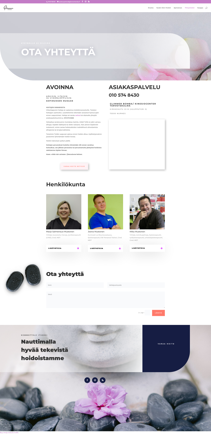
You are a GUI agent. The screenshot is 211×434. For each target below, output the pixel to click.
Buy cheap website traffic (9, 432)
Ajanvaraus (178, 8)
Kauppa (200, 8)
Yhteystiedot (190, 8)
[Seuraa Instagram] (95, 380)
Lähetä (158, 313)
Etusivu (151, 8)
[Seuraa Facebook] (87, 380)
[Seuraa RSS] (103, 380)
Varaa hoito (166, 344)
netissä (78, 115)
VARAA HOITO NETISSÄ (74, 166)
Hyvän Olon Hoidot (163, 8)
